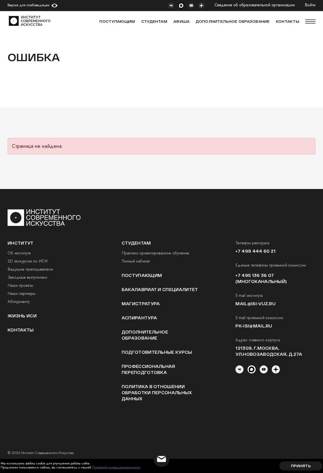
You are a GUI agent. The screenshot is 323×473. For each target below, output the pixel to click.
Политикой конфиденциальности (116, 467)
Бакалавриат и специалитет (160, 289)
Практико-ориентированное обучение (155, 253)
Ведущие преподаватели (30, 269)
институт (21, 243)
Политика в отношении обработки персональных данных (157, 392)
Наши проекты (20, 285)
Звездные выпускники (27, 277)
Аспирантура (139, 317)
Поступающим (117, 21)
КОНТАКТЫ (287, 21)
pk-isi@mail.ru (253, 325)
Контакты (21, 329)
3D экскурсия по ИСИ (27, 261)
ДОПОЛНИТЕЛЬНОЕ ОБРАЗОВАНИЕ (233, 21)
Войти (310, 5)
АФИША (181, 21)
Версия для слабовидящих (28, 5)
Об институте (19, 253)
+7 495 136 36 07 (254, 275)
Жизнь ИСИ (22, 315)
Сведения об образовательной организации (254, 5)
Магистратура (141, 303)
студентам (136, 243)
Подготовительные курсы (157, 352)
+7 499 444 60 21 (255, 251)
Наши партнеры (22, 293)
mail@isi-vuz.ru (255, 303)
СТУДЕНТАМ (154, 21)
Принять (301, 466)
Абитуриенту (19, 301)
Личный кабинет (136, 261)
